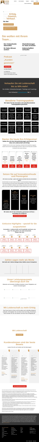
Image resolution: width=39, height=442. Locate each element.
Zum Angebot (5, 166)
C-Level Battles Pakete (14, 430)
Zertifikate (12, 433)
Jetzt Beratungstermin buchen (20, 215)
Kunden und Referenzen (27, 3)
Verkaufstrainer (22, 92)
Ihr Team (3, 430)
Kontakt (36, 3)
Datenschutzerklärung (6, 422)
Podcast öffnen (7, 66)
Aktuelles (3, 434)
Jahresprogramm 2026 (14, 434)
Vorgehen (3, 432)
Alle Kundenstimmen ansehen (20, 386)
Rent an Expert (13, 432)
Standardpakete (13, 428)
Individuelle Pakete (13, 429)
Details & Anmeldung (4, 240)
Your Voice (12, 431)
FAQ (2, 437)
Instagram (21, 431)
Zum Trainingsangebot (8, 24)
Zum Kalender (19, 334)
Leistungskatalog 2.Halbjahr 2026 (9, 28)
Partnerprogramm (4, 435)
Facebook (21, 428)
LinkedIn (21, 432)
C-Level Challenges (4, 431)
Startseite (3, 428)
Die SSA (3, 429)
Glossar (3, 436)
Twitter (21, 430)
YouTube (21, 429)
